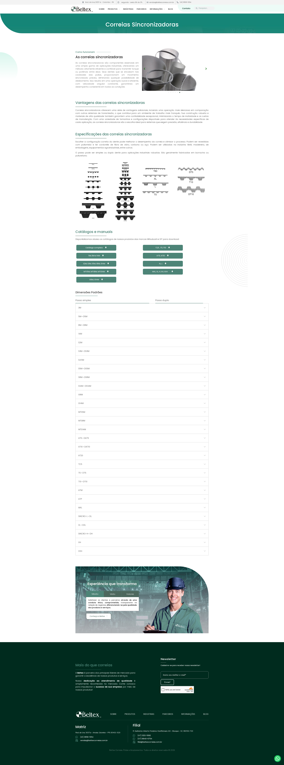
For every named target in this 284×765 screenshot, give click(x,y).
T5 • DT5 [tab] (82, 472)
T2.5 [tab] (80, 464)
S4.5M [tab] (81, 359)
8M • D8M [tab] (82, 325)
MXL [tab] (80, 507)
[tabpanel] (112, 604)
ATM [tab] (80, 490)
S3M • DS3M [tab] (83, 351)
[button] (144, 68)
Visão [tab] (112, 594)
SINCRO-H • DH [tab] (85, 533)
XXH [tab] (80, 551)
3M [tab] (79, 307)
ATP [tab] (80, 499)
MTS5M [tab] (81, 412)
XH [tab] (79, 542)
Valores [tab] (130, 594)
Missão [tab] (95, 594)
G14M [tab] (81, 403)
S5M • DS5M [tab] (84, 368)
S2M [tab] (80, 342)
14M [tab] (80, 333)
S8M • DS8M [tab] (84, 377)
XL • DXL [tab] (82, 525)
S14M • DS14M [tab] (84, 386)
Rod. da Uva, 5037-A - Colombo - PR (99, 2)
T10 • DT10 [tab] (82, 481)
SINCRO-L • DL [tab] (85, 516)
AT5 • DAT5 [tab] (83, 438)
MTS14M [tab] (82, 429)
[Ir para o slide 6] (179, 92)
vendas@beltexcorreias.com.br (161, 2)
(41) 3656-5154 (185, 2)
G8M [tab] (80, 394)
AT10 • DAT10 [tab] (84, 446)
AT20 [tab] (80, 455)
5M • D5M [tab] (82, 316)
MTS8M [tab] (81, 420)
